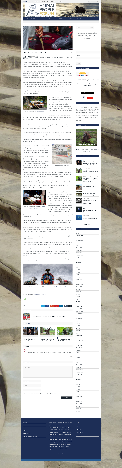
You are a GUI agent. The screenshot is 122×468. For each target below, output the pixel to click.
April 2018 (78, 330)
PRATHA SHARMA (27, 56)
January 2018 (79, 338)
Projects (60, 19)
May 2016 (78, 386)
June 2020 (78, 267)
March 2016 (78, 391)
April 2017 (78, 360)
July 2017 (78, 352)
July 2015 (78, 411)
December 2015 (79, 399)
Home (26, 19)
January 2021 (79, 250)
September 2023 (79, 235)
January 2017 (79, 367)
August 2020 (78, 262)
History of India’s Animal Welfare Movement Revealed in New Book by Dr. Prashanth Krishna (48, 1)
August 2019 (78, 291)
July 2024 (78, 233)
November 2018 (79, 313)
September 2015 (79, 406)
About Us (25, 422)
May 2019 (78, 299)
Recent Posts (80, 155)
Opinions (61, 57)
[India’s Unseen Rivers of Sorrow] (48, 38)
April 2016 (78, 389)
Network (50, 19)
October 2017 (79, 345)
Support (69, 19)
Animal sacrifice (26, 57)
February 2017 (79, 364)
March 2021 (78, 245)
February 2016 (79, 394)
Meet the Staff (26, 425)
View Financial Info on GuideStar (30, 436)
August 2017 (78, 350)
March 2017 (78, 362)
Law (58, 57)
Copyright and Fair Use (65, 453)
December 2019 (79, 282)
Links (41, 19)
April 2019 (78, 301)
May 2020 (78, 269)
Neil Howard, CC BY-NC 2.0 (60, 286)
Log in (77, 426)
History (55, 57)
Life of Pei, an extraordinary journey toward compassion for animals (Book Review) (31, 339)
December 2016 (79, 369)
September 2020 (79, 260)
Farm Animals (41, 57)
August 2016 (78, 379)
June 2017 (78, 355)
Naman (29, 350)
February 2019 (79, 306)
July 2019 (78, 294)
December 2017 (79, 340)
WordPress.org (79, 435)
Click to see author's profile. (58, 316)
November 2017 (79, 343)
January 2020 (79, 279)
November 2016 (79, 372)
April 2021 (78, 243)
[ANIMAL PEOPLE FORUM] (61, 10)
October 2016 (79, 374)
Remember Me (80, 61)
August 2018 (78, 321)
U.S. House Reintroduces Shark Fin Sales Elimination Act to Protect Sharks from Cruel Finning (91, 218)
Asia (31, 57)
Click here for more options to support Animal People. (87, 84)
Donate (79, 19)
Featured (47, 57)
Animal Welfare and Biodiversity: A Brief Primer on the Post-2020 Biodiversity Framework (65, 340)
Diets (37, 57)
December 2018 (79, 311)
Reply (70, 356)
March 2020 (78, 274)
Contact (24, 430)
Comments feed (79, 432)
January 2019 (79, 308)
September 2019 (79, 289)
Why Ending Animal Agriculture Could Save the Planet (90, 187)
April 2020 (78, 272)
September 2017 (79, 347)
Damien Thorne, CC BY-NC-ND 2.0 (40, 294)
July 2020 (78, 265)
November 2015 (79, 401)
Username (78, 50)
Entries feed (78, 429)
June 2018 (78, 325)
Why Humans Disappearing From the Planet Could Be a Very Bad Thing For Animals (90, 210)
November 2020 (79, 255)
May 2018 (78, 328)
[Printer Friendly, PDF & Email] (26, 299)
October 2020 (79, 257)
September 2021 (79, 240)
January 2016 (79, 396)
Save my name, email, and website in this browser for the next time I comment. (41, 393)
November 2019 (79, 284)
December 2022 (79, 238)
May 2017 (78, 357)
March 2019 (78, 304)
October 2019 (79, 286)
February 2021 (79, 247)
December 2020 (79, 252)
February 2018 (79, 335)
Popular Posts (89, 155)
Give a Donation (26, 433)
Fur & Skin (51, 57)
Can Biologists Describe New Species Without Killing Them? (90, 194)
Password (78, 55)
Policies (24, 427)
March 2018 (78, 333)
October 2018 (79, 316)
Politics (65, 57)
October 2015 (79, 403)
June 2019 (78, 296)
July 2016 (78, 382)
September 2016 (79, 377)
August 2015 (78, 408)
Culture (34, 57)
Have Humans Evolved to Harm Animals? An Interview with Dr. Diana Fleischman (90, 202)
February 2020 (79, 277)
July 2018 (78, 323)
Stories (33, 19)
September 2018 (79, 318)
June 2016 (78, 384)
